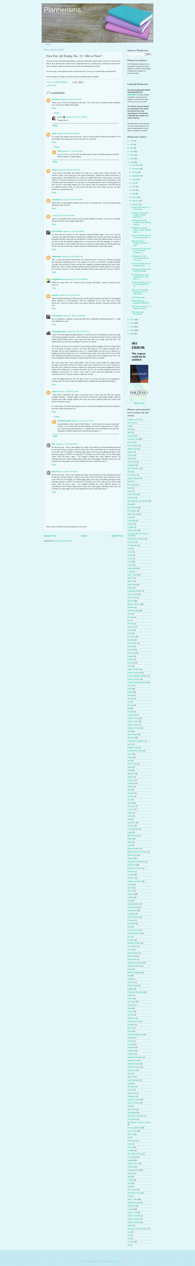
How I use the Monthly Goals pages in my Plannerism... (140, 292)
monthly (130, 875)
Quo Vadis (131, 1002)
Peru (129, 937)
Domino (130, 630)
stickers (130, 1090)
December (136, 165)
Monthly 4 (131, 878)
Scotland (130, 1044)
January (135, 204)
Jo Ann (54, 170)
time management (134, 1128)
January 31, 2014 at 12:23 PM (69, 170)
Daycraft (130, 601)
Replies (57, 113)
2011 (132, 327)
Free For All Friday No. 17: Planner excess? (141, 307)
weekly (130, 1209)
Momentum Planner (134, 868)
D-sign (129, 571)
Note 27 (130, 891)
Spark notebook (133, 1080)
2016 (132, 155)
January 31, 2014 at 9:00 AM (76, 117)
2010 (132, 330)
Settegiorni (131, 1051)
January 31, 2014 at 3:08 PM (73, 231)
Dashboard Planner (134, 591)
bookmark (131, 498)
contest (130, 555)
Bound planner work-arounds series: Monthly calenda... (141, 222)
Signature (130, 1054)
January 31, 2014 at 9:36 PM (68, 295)
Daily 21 (130, 581)
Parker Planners (133, 917)
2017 (132, 151)
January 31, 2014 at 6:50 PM (72, 256)
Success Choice (133, 1099)
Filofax (129, 692)
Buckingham (132, 511)
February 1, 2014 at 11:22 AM (82, 421)
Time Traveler (132, 1131)
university (131, 1167)
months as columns (134, 881)
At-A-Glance (132, 475)
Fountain (130, 712)
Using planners (132, 1170)
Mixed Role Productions (136, 862)
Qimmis (130, 998)
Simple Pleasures (133, 1067)
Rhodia (130, 1031)
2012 (132, 323)
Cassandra (56, 200)
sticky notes (131, 1093)
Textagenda (131, 1113)
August (135, 179)
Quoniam (130, 1005)
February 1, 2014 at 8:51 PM (66, 444)
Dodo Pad (131, 627)
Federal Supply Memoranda (137, 682)
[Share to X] (78, 82)
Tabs (129, 1106)
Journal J (130, 809)
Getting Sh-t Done (134, 728)
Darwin (130, 588)
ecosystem (131, 637)
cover (129, 562)
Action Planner (132, 445)
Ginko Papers (132, 734)
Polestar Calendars (134, 972)
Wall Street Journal (134, 1193)
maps (129, 845)
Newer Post (50, 535)
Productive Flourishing (135, 992)
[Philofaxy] (139, 382)
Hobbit (129, 770)
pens (129, 927)
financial (130, 695)
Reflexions (131, 1018)
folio (128, 708)
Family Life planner (134, 673)
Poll (128, 976)
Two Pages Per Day (134, 1154)
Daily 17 (130, 578)
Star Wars (131, 1087)
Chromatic (131, 542)
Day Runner (131, 597)
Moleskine (131, 865)
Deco (129, 614)
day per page (132, 594)
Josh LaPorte (57, 231)
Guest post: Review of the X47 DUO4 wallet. (141, 270)
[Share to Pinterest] (82, 82)
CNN (129, 549)
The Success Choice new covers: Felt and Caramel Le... (141, 250)
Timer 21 (130, 1134)
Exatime (130, 659)
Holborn (130, 777)
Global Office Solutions (135, 741)
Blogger (114, 1261)
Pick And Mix (132, 946)
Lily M (54, 133)
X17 (128, 1235)
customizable (132, 568)
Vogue (129, 1186)
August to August (133, 478)
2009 (132, 334)
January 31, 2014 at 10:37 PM (74, 316)
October (135, 172)
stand (129, 1083)
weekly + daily (132, 1212)
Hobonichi (131, 774)
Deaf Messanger (133, 611)
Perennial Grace (133, 930)
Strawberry (131, 1096)
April (134, 194)
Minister (130, 858)
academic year (132, 439)
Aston (129, 472)
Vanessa (130, 1173)
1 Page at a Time (133, 419)
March (134, 197)
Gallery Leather (133, 725)
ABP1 (129, 429)
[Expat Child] (139, 403)
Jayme (54, 391)
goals (129, 744)
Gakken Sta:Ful (133, 721)
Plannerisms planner (135, 963)
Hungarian (131, 783)
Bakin (129, 481)
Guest (129, 754)
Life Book (130, 826)
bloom (129, 491)
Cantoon (130, 524)
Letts (129, 819)
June (134, 186)
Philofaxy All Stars (134, 943)
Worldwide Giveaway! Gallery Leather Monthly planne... (141, 230)
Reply (54, 108)
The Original (131, 1119)
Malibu (129, 842)
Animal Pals (131, 462)
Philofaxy (130, 940)
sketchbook (131, 1070)
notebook (130, 894)
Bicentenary (131, 485)
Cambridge (131, 521)
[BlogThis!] (75, 82)
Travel (129, 1144)
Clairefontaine (132, 545)
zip (128, 1245)
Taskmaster (131, 1109)
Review (130, 1028)
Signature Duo (132, 1060)
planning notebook (134, 966)
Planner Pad (131, 956)
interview (130, 796)
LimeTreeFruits (132, 829)
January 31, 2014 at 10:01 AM (68, 133)
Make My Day (132, 836)
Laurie (56, 82)
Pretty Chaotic (132, 985)
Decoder (130, 617)
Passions (130, 920)
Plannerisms (62, 10)
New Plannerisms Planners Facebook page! (140, 243)
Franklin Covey (133, 718)
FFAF (54, 85)
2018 (132, 148)
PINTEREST (132, 95)
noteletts (130, 897)
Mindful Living (132, 855)
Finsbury (130, 699)
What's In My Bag (133, 1222)
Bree (53, 444)
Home (48, 44)
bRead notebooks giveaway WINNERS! (140, 302)
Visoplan (130, 1180)
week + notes (132, 1199)
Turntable (130, 1150)
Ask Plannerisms (133, 468)
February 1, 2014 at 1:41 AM (72, 151)
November (136, 169)
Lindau (129, 832)
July (134, 183)
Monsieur (130, 871)
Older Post (117, 535)
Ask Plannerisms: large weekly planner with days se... (140, 277)
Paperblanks (132, 910)
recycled (130, 1012)
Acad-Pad (131, 436)
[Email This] (73, 82)
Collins (129, 552)
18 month (130, 423)
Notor (129, 901)
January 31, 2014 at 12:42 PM (72, 200)
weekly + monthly (133, 1216)
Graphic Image (132, 747)
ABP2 (129, 433)
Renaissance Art (133, 1021)
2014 (132, 162)
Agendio (130, 452)
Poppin (129, 979)
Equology (130, 640)
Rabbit (129, 1008)
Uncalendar (131, 1157)
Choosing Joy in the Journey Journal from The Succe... (140, 258)
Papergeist (131, 914)
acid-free (130, 442)
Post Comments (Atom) (63, 541)
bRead (129, 504)
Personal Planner (133, 933)
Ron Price (55, 99)
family (129, 666)
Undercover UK (133, 1163)
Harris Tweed (132, 764)
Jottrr (129, 800)
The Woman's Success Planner (139, 1122)
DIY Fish (130, 624)
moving (130, 884)
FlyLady (130, 705)
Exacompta (131, 653)
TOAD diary (131, 1141)
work (129, 1232)
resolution (131, 1025)
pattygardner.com (59, 279)
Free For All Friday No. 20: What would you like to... (141, 236)
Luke (59, 151)
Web (129, 1196)
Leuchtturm (131, 822)
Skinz (129, 1073)
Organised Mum (133, 904)
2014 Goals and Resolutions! (137, 313)
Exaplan (130, 656)
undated (130, 1160)
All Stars (130, 455)
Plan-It (129, 950)
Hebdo (129, 767)
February (135, 201)
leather (129, 816)
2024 (132, 141)
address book (132, 449)
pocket (129, 969)
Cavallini (130, 527)
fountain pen (131, 715)
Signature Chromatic (135, 1057)
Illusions (130, 787)
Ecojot (129, 633)
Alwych (130, 459)
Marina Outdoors (133, 848)
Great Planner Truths (135, 751)
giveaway (130, 738)
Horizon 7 (131, 780)
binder (129, 488)
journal (129, 803)
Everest (130, 646)
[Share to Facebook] (80, 82)
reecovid (130, 1015)
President (130, 982)
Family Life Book (133, 669)
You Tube (130, 1242)
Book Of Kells (132, 494)
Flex (129, 702)
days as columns (133, 604)
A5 (128, 426)
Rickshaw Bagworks (135, 1034)
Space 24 (130, 1077)
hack (129, 760)
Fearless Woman (133, 679)
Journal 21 (131, 806)
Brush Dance (132, 507)
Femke (130, 685)
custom (130, 565)
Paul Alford (131, 924)
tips (128, 1137)
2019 (132, 144)
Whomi (130, 1225)
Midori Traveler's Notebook (137, 852)
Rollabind (130, 1038)
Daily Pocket (132, 584)
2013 (132, 320)
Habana (130, 757)
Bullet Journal (132, 514)
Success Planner (133, 1103)
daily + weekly (132, 575)
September (136, 176)
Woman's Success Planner (137, 1229)
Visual (129, 1183)
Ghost (129, 731)
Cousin (130, 558)
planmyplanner (132, 953)
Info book (130, 793)
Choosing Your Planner (135, 539)
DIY (128, 620)
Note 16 (130, 888)
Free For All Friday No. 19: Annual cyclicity (141, 265)
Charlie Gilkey (132, 530)
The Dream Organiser (135, 1116)
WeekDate (131, 1206)
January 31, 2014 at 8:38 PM (76, 279)
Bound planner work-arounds (138, 501)
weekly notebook (133, 1219)
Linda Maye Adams (59, 331)
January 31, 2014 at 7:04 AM (70, 99)
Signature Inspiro (133, 1064)
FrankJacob (56, 256)
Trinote (129, 1147)
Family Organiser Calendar (137, 676)
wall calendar (132, 1190)
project (129, 995)
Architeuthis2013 (64, 421)
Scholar (130, 1041)
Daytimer (130, 607)
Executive (131, 663)
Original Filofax (132, 907)
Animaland (131, 465)
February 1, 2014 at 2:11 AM (67, 391)
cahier (129, 517)
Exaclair (130, 650)
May (134, 190)
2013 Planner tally (138, 297)
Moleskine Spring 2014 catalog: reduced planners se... (140, 215)
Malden (130, 839)
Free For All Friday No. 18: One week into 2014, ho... (141, 284)
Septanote (131, 1047)
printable (130, 989)
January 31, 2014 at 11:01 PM (78, 331)
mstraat (55, 295)
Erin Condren (132, 643)
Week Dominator (133, 1203)
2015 (132, 159)
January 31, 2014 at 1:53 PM (63, 215)
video (129, 1177)
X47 (128, 1239)
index (129, 790)
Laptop (129, 813)
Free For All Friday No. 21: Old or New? (141, 208)
